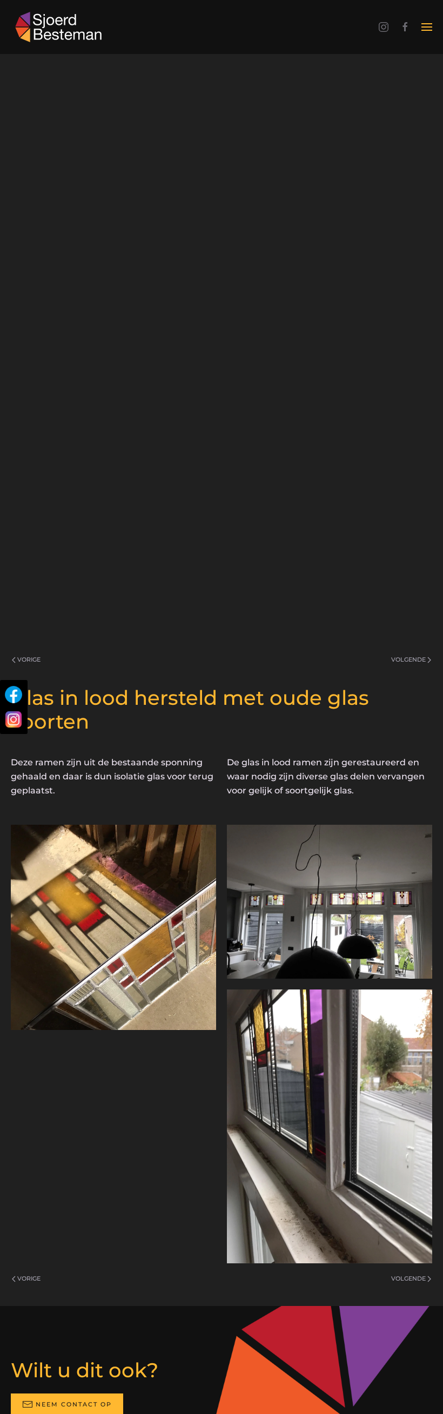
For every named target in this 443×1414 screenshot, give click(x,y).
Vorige (29, 659)
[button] (426, 27)
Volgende (408, 659)
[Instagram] (13, 719)
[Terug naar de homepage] (60, 27)
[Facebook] (13, 694)
